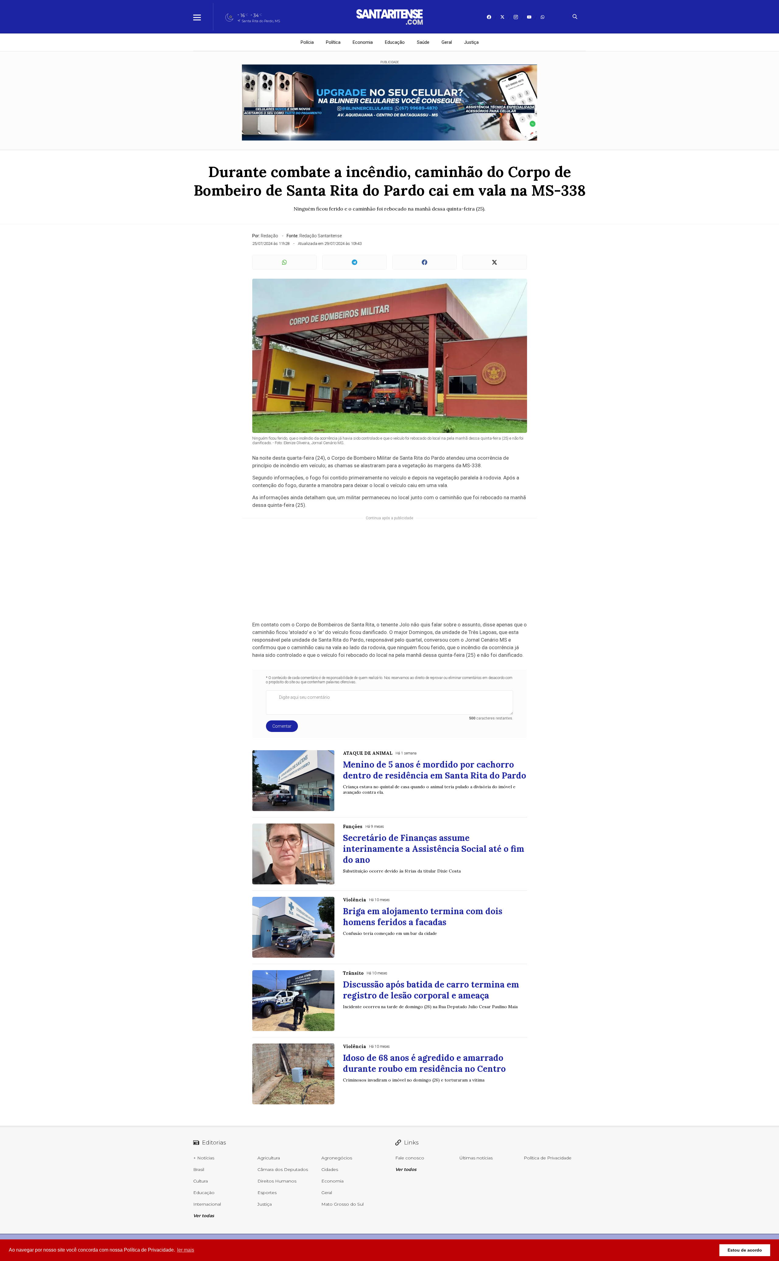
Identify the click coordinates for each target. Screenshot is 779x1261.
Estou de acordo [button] (745, 1250)
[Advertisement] (389, 569)
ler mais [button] (185, 1249)
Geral (447, 42)
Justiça (471, 42)
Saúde (423, 42)
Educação (395, 42)
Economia (363, 42)
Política (333, 42)
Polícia (307, 42)
